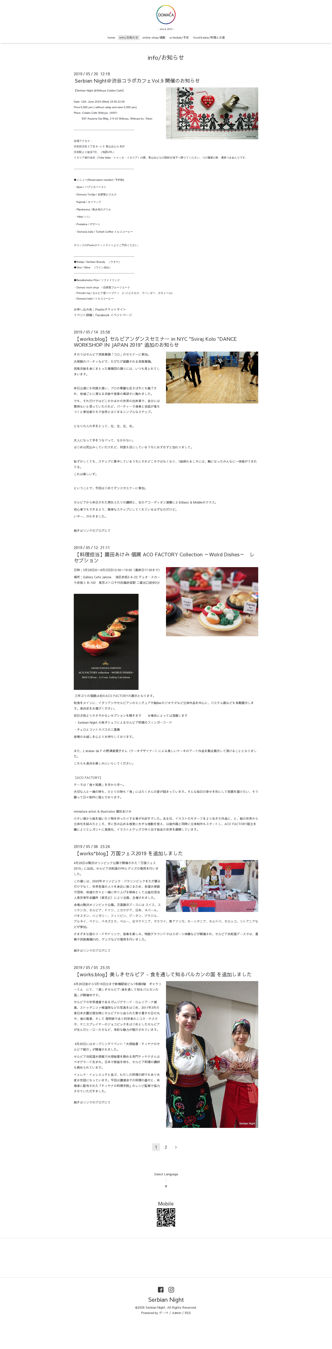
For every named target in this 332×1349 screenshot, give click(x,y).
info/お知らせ (128, 37)
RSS (188, 1313)
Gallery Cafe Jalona (97, 577)
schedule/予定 (179, 37)
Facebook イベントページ (113, 315)
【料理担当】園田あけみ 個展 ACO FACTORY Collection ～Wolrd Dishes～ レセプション (164, 557)
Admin (176, 1313)
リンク (87, 530)
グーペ (163, 1313)
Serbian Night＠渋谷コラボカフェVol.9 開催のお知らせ (137, 80)
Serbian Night (166, 1299)
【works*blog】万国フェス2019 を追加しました (129, 853)
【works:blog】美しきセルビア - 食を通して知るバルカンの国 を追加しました (163, 974)
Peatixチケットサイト (100, 245)
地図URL (107, 151)
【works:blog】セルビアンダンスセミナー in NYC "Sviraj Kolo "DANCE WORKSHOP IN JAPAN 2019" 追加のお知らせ (155, 341)
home (111, 37)
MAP (113, 112)
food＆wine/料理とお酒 (209, 37)
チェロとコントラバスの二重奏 (98, 729)
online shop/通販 (153, 37)
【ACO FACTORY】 (88, 777)
